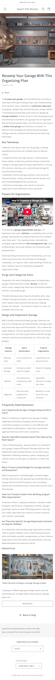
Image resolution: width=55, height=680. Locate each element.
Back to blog (29, 615)
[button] (5, 9)
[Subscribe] (40, 649)
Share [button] (6, 92)
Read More (27, 603)
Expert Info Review (23, 675)
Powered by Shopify (36, 675)
